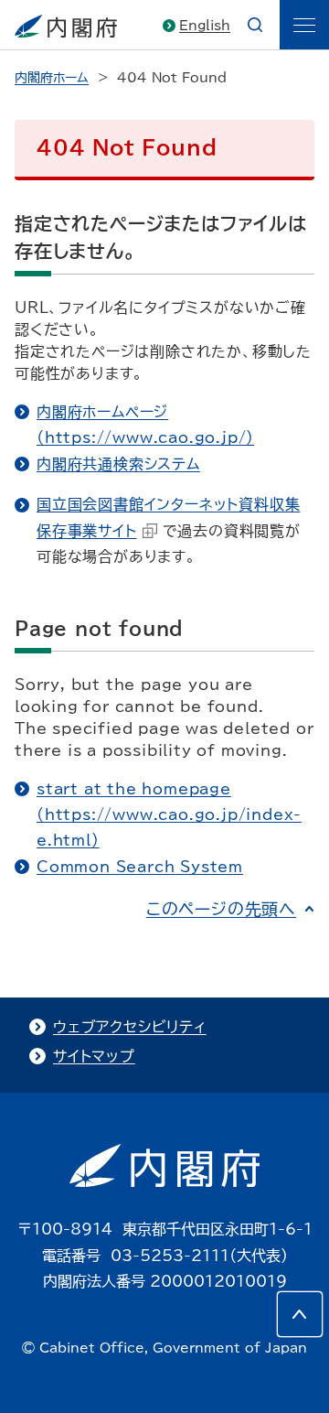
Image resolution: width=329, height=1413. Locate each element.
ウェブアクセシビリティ (130, 1026)
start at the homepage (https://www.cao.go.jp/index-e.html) (169, 815)
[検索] (255, 24)
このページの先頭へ (221, 909)
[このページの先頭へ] (300, 1314)
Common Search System (140, 866)
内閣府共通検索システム (118, 464)
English (204, 25)
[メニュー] (304, 24)
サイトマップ (94, 1056)
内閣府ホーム (52, 77)
